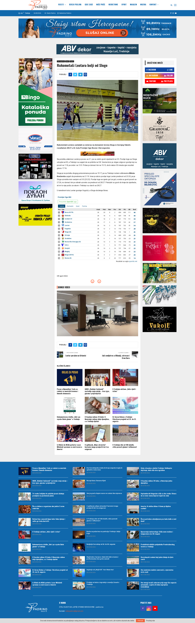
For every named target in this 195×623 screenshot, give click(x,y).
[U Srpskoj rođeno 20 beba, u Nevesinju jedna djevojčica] (133, 484)
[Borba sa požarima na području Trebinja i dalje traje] (79, 535)
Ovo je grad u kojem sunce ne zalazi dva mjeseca (104, 493)
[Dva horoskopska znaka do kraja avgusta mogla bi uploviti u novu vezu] (79, 471)
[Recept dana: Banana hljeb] (79, 484)
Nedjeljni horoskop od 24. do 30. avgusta (101, 544)
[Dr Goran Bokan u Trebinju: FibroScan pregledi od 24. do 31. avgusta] (25, 573)
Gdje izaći (89, 4)
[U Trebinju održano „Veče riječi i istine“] (25, 535)
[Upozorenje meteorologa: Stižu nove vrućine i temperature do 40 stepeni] (133, 535)
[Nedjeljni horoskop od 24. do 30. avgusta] (79, 547)
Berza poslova (75, 4)
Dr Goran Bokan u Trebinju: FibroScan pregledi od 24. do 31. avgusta (124, 419)
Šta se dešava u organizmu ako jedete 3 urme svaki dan (48, 507)
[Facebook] (142, 608)
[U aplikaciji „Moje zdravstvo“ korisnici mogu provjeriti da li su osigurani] (79, 509)
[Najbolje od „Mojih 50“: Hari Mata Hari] (79, 573)
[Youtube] (155, 608)
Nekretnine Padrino (65, 13)
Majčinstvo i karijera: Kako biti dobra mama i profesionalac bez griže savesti (102, 558)
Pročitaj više (150, 620)
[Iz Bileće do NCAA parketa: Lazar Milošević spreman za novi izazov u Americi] (25, 586)
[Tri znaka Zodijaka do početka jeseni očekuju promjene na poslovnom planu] (25, 496)
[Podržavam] (92, 282)
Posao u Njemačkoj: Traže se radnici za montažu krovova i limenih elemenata (67, 391)
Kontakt (153, 4)
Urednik (61, 69)
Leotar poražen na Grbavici (75, 355)
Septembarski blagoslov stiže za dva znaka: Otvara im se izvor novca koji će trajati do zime (158, 494)
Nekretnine (113, 4)
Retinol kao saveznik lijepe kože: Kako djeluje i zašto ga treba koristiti (48, 520)
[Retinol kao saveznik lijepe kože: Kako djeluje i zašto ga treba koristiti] (25, 522)
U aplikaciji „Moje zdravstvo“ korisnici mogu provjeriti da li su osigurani (97, 447)
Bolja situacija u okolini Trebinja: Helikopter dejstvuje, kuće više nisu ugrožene (156, 469)
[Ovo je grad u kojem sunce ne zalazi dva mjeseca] (79, 496)
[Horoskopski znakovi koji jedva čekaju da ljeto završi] (133, 560)
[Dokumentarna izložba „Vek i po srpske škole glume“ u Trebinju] (25, 547)
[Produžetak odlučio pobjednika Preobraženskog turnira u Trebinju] (133, 547)
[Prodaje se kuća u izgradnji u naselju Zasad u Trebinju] (79, 586)
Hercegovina (60, 61)
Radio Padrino (51, 13)
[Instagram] (148, 608)
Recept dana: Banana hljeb (96, 480)
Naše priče (100, 4)
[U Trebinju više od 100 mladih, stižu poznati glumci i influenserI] (79, 522)
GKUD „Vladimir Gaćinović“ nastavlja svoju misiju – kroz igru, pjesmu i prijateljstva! (97, 391)
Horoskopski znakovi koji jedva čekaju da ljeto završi (157, 558)
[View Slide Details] (97, 49)
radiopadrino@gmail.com (74, 611)
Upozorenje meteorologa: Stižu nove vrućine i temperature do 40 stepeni (157, 532)
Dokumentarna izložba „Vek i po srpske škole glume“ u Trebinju (68, 418)
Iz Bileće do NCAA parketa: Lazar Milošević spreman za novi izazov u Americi (69, 447)
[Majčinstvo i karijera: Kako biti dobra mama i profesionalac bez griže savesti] (79, 560)
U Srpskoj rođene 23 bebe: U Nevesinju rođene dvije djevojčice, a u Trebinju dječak (97, 419)
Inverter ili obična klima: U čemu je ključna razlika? (156, 507)
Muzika (143, 4)
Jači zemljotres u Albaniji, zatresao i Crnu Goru (116, 356)
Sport (124, 4)
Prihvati (140, 621)
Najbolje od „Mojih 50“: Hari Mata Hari (100, 570)
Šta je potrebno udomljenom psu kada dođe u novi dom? (158, 520)
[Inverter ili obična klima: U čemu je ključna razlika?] (133, 509)
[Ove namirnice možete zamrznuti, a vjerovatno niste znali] (133, 573)
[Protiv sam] (99, 282)
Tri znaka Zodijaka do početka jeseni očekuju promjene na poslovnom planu (48, 494)
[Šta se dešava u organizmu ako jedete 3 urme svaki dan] (25, 509)
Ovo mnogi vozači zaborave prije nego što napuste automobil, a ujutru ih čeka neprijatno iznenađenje (158, 584)
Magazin (133, 4)
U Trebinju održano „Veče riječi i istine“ (124, 390)
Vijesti (61, 4)
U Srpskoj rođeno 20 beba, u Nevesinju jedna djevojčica (156, 482)
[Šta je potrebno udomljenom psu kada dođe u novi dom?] (133, 522)
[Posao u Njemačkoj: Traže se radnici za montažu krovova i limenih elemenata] (25, 471)
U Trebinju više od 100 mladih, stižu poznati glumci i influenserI (125, 446)
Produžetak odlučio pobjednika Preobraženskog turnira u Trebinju (158, 545)
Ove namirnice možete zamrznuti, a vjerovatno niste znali (157, 571)
